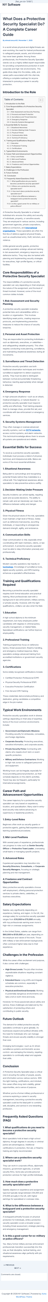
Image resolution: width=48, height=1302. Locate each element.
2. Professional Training (18, 146)
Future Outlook (12, 173)
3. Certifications (16, 148)
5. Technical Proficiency (18, 138)
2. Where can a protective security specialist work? (22, 187)
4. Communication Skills (18, 135)
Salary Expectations (13, 167)
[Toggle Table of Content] (39, 100)
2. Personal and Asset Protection (21, 114)
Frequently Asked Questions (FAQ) (20, 178)
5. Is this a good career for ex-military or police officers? (24, 205)
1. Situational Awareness (18, 127)
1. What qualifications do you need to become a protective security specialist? (24, 182)
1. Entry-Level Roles (17, 157)
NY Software (11, 4)
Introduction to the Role (15, 104)
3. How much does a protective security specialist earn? (25, 192)
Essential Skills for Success (16, 125)
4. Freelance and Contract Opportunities (24, 164)
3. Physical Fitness (16, 133)
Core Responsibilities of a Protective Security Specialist (24, 107)
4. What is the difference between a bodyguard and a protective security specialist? (24, 198)
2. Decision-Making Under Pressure (23, 130)
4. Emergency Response (18, 119)
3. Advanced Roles (16, 162)
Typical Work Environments (17, 151)
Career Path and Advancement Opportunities (24, 154)
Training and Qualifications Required (20, 141)
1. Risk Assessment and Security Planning (24, 112)
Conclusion (11, 176)
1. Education (14, 143)
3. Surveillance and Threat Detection (23, 117)
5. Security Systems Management (22, 122)
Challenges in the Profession (17, 170)
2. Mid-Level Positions (18, 159)
